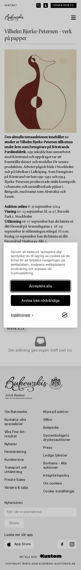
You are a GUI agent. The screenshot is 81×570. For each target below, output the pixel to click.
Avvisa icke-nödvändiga (40, 300)
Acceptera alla (40, 285)
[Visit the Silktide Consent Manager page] (64, 314)
